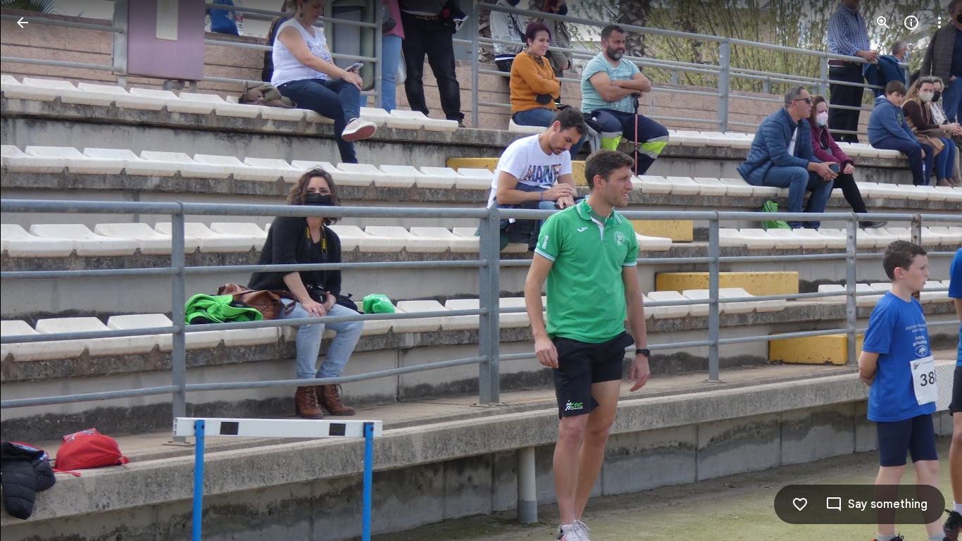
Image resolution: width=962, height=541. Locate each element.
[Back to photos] (22, 22)
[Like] (800, 504)
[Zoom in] (883, 22)
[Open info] (911, 22)
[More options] (939, 22)
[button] (39, 270)
